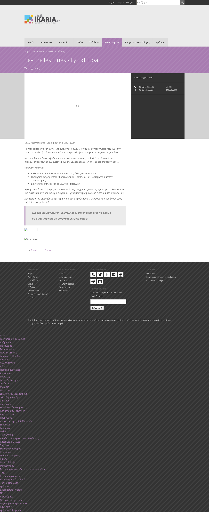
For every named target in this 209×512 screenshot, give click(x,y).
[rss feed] (93, 275)
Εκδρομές (5, 424)
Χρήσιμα (160, 42)
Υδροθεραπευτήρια (10, 397)
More (27, 250)
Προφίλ (62, 273)
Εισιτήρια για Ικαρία (10, 448)
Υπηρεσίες (63, 290)
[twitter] (100, 275)
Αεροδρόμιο (6, 452)
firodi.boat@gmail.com (143, 77)
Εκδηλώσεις (6, 428)
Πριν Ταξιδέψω (8, 462)
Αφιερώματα (6, 496)
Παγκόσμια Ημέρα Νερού (13, 503)
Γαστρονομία (7, 349)
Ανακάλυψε (46, 42)
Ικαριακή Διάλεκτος (10, 369)
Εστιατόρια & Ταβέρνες (12, 410)
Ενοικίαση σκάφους (56, 51)
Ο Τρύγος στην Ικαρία (11, 500)
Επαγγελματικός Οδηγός (137, 42)
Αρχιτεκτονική (7, 362)
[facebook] (107, 275)
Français (129, 2)
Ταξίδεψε (94, 42)
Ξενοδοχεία (6, 434)
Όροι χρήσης (64, 280)
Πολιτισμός (6, 345)
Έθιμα (3, 366)
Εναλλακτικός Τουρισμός (13, 407)
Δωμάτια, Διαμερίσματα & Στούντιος (19, 438)
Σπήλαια (4, 400)
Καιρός (3, 458)
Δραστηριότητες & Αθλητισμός (16, 421)
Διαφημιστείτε (65, 277)
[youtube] (120, 275)
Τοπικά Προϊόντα (9, 482)
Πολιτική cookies (66, 283)
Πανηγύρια (6, 417)
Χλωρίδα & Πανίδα (10, 356)
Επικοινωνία (64, 287)
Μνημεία (4, 386)
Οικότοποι (5, 383)
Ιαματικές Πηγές (8, 352)
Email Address (96, 296)
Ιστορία (4, 359)
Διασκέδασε (64, 42)
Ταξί (2, 472)
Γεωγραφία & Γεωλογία (12, 338)
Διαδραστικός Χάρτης (11, 489)
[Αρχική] (42, 18)
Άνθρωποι (5, 342)
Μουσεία (5, 390)
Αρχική (27, 51)
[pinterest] (93, 282)
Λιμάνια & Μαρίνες (10, 455)
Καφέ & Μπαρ (7, 414)
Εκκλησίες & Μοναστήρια (13, 393)
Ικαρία (31, 42)
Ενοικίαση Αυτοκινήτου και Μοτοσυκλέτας (22, 469)
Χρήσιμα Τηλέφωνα (10, 510)
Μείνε (80, 42)
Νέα (2, 493)
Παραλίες (5, 376)
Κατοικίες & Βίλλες (10, 441)
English (112, 2)
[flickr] (113, 275)
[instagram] (100, 282)
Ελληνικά (121, 2)
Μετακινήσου (112, 42)
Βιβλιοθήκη (6, 506)
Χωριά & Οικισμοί (9, 380)
